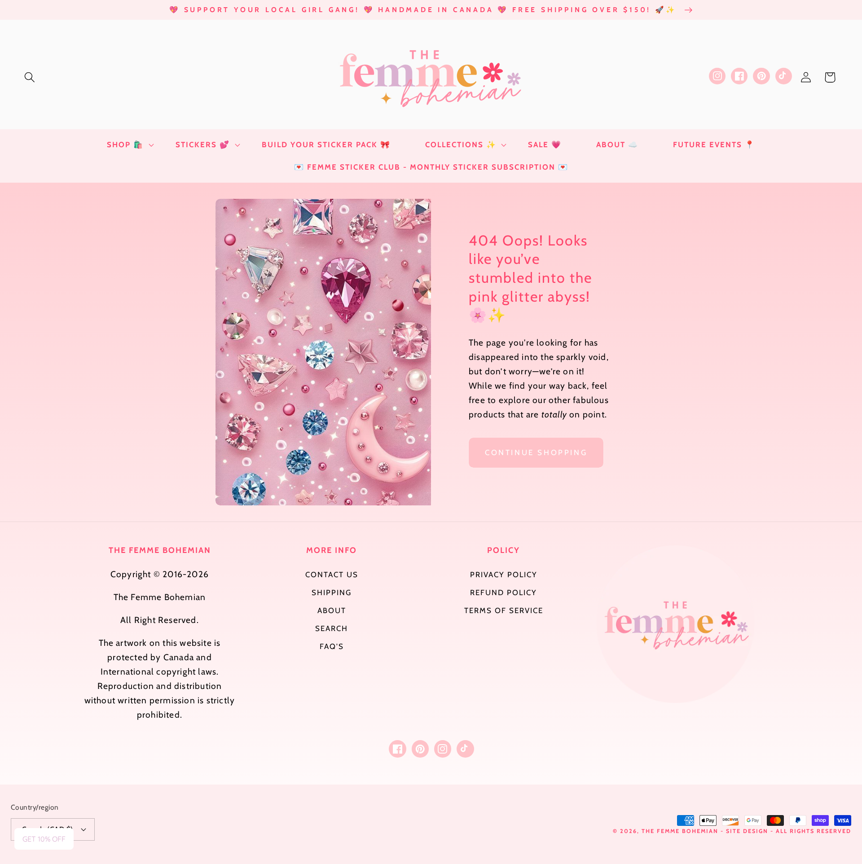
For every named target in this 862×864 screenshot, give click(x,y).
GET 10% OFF (44, 838)
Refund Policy (503, 592)
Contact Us (331, 574)
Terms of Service (503, 610)
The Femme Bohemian (680, 831)
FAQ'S (332, 646)
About (331, 610)
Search (331, 628)
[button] (30, 77)
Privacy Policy (503, 574)
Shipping (332, 592)
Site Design (747, 831)
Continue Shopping (536, 452)
